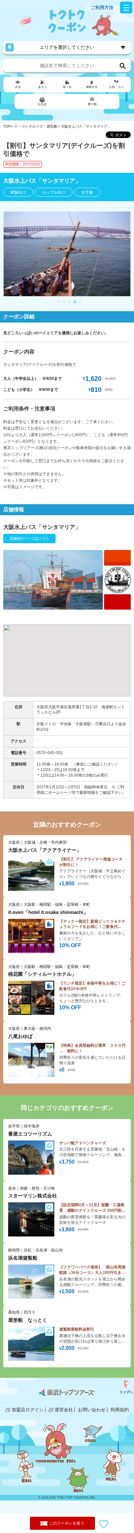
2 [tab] (63, 302)
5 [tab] (80, 302)
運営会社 (64, 1409)
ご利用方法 (102, 7)
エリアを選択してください (67, 47)
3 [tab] (69, 302)
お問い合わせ (91, 1409)
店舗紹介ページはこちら (29, 538)
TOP (7, 126)
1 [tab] (58, 302)
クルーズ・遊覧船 (43, 126)
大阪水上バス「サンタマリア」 (86, 126)
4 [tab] (75, 302)
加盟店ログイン (28, 1409)
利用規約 (120, 1409)
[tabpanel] (67, 254)
